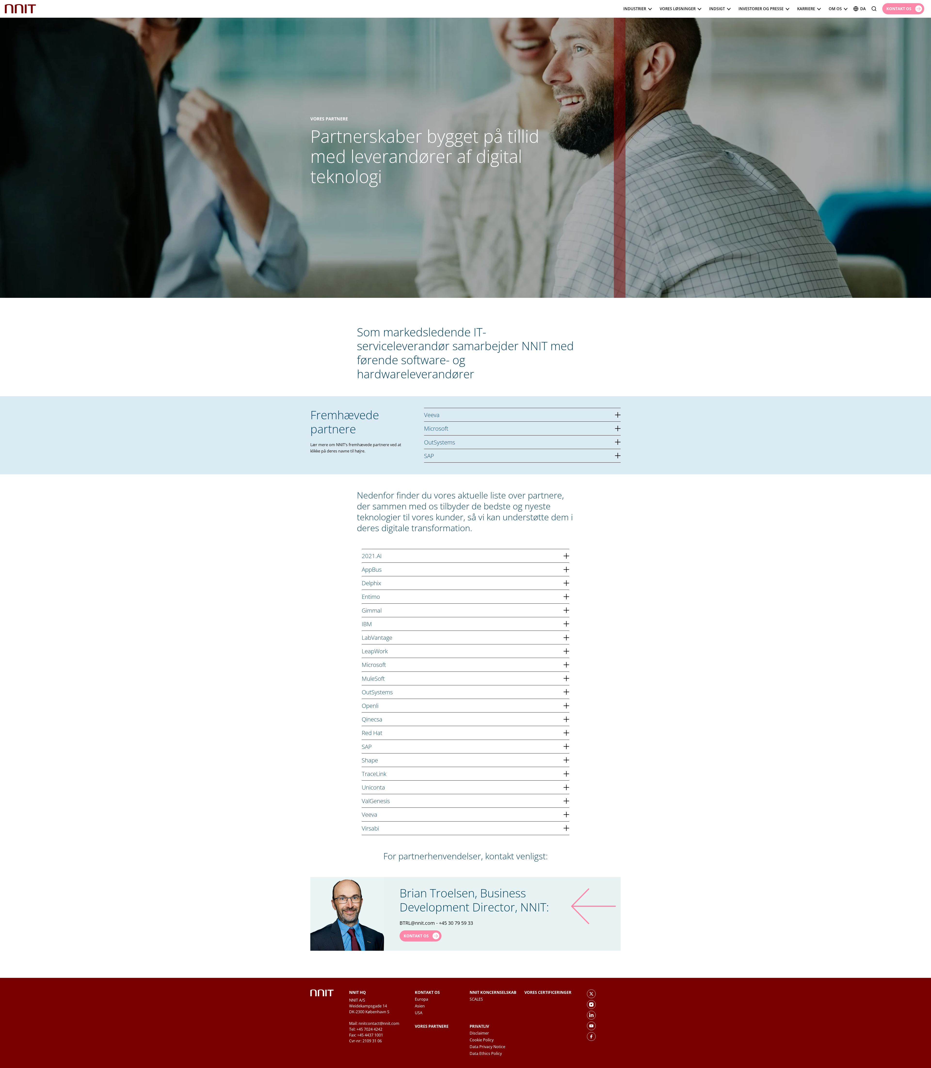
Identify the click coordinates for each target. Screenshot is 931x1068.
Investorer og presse (761, 8)
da (863, 8)
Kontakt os (427, 992)
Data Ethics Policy (486, 1053)
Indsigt (717, 8)
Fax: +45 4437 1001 (366, 1035)
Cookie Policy (482, 1040)
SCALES (476, 999)
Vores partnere (432, 1026)
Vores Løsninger (678, 8)
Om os (835, 8)
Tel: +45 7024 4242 (365, 1029)
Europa (421, 999)
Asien (420, 1006)
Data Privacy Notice (487, 1046)
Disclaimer (479, 1033)
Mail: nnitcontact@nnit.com (374, 1023)
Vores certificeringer (547, 992)
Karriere (806, 8)
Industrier (634, 8)
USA (418, 1012)
